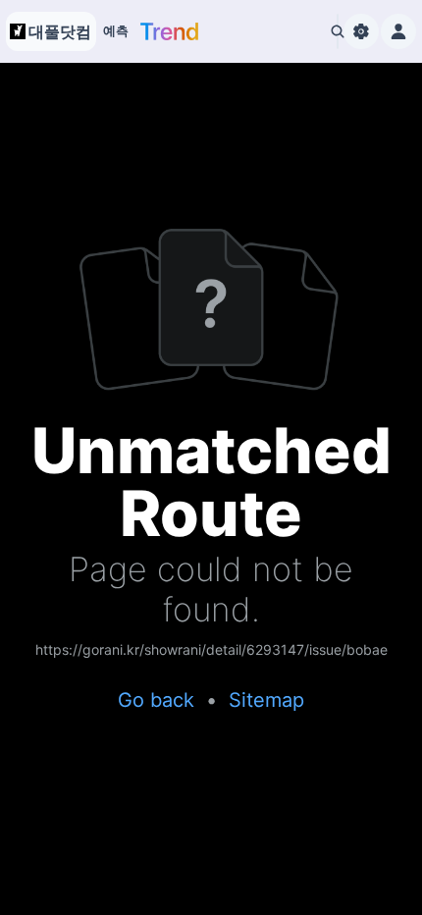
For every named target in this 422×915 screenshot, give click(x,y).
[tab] (115, 31)
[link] (211, 651)
